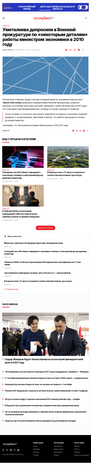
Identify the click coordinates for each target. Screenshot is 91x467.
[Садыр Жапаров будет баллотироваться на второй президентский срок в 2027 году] (45, 334)
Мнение (77, 452)
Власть (77, 449)
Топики (36, 455)
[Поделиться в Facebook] (66, 50)
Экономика (58, 452)
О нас (35, 446)
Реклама (36, 449)
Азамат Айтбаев (8, 50)
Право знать (58, 449)
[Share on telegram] (78, 50)
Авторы (36, 452)
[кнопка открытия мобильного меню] (3, 18)
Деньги (77, 446)
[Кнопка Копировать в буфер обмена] (82, 50)
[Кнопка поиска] (86, 18)
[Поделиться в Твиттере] (70, 50)
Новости (6, 25)
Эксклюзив (58, 446)
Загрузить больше (45, 228)
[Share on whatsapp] (74, 50)
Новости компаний (81, 455)
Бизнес (56, 455)
